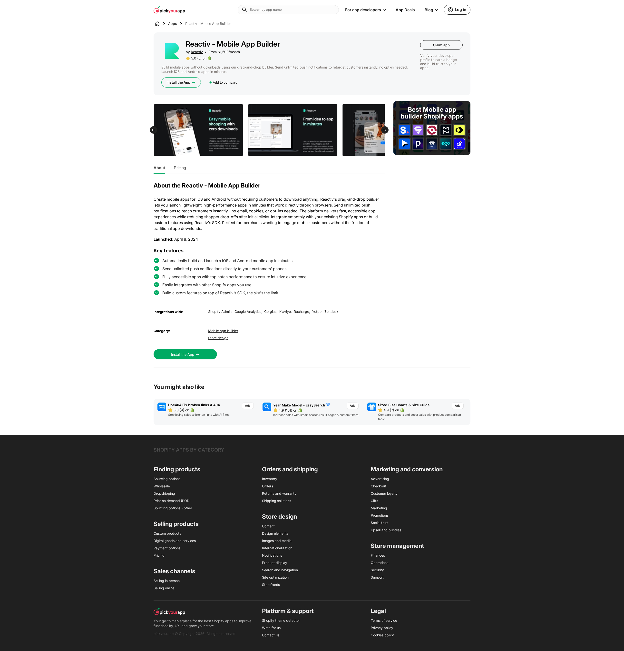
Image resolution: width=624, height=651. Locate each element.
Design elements (275, 533)
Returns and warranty (279, 493)
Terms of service (384, 620)
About (159, 168)
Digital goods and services (175, 541)
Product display (274, 563)
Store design (218, 338)
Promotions (380, 515)
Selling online (164, 588)
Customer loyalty (384, 493)
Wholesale (162, 486)
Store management (397, 545)
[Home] (161, 23)
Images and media (277, 541)
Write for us (271, 628)
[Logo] (169, 9)
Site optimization (275, 577)
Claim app (441, 45)
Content (268, 526)
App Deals (405, 9)
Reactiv (197, 52)
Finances (378, 555)
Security (377, 570)
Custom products (167, 533)
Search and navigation (280, 570)
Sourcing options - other (173, 508)
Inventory (269, 479)
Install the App (178, 82)
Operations (379, 563)
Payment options (167, 548)
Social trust (380, 523)
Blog (429, 9)
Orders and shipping (290, 469)
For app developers (363, 9)
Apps (172, 23)
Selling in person (167, 581)
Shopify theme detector (281, 620)
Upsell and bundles (386, 530)
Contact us (270, 635)
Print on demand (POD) (172, 501)
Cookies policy (382, 635)
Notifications (272, 555)
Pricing (180, 168)
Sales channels (174, 571)
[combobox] (288, 9)
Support (377, 577)
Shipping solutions (276, 501)
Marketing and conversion (407, 469)
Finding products (177, 469)
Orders (267, 486)
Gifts (374, 501)
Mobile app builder (223, 331)
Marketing (379, 508)
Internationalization (277, 548)
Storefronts (271, 584)
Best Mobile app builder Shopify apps (432, 113)
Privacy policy (382, 628)
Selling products (176, 523)
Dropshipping (164, 493)
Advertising (380, 479)
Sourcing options (167, 479)
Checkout (378, 486)
